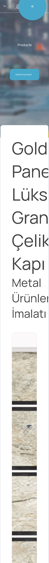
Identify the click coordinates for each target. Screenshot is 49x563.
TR (4, 6)
